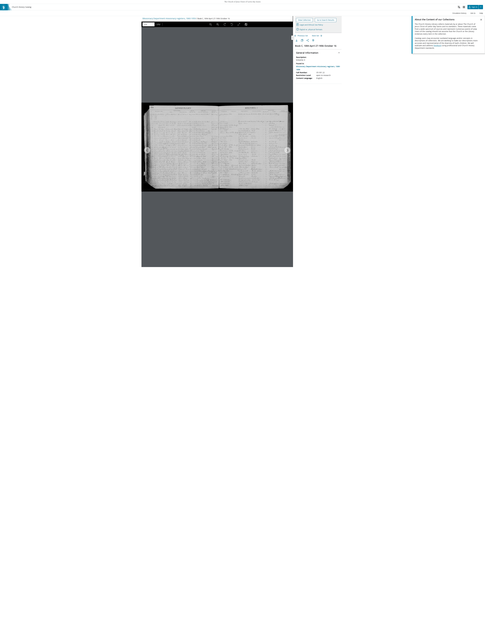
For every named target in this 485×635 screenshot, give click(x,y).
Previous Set (303, 35)
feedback (437, 45)
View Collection (304, 20)
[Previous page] (147, 150)
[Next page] (287, 150)
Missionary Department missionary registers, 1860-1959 (169, 18)
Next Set (315, 35)
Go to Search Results (325, 20)
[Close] (481, 19)
